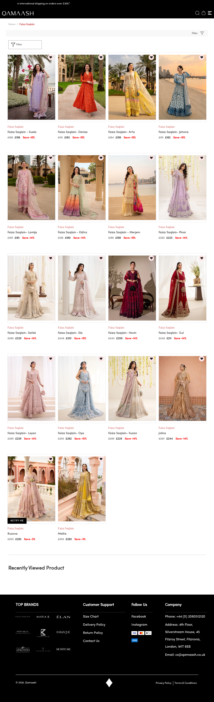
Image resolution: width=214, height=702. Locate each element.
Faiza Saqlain (27, 24)
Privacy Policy (163, 683)
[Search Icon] (197, 13)
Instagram (139, 625)
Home (11, 24)
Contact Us (91, 641)
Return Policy (93, 633)
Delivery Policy (94, 625)
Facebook (138, 616)
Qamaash (30, 683)
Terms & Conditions (185, 683)
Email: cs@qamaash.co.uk (185, 655)
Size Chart (91, 616)
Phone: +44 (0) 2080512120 (185, 616)
